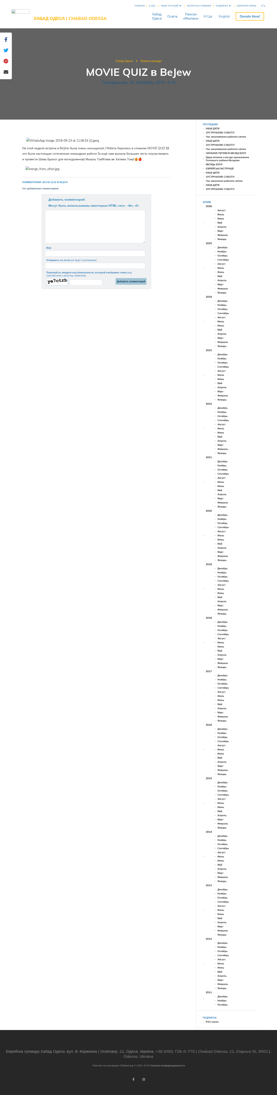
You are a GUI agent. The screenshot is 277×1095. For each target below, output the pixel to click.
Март (220, 230)
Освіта (172, 16)
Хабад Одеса (124, 61)
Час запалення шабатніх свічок (224, 180)
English (224, 16)
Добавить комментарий (66, 199)
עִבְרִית (208, 16)
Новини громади (150, 61)
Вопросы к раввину (199, 5)
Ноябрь (222, 251)
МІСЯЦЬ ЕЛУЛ (214, 164)
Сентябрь (223, 259)
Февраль (222, 235)
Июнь (220, 218)
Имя (48, 247)
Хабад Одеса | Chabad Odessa (70, 18)
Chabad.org (126, 1065)
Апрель (222, 226)
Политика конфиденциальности (167, 1065)
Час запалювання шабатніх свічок (226, 136)
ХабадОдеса (157, 16)
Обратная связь (246, 5)
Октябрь (222, 255)
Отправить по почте (71, 260)
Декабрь (222, 247)
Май (219, 222)
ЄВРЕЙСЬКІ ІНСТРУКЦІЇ (220, 168)
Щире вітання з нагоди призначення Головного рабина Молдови (227, 159)
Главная (140, 5)
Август (221, 210)
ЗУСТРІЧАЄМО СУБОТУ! (220, 132)
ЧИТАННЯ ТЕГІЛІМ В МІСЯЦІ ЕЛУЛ (226, 153)
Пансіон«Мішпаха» (191, 16)
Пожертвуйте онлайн (250, 16)
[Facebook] (133, 1079)
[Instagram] (144, 1079)
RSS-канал (212, 1021)
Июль (220, 214)
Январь (222, 239)
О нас (152, 5)
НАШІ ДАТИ (212, 128)
